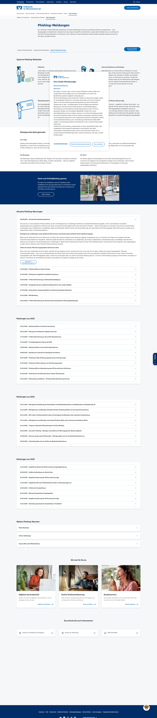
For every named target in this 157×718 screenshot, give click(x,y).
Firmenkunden (30, 2)
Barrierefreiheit (87, 712)
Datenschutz (53, 712)
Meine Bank (73, 2)
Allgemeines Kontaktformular (110, 712)
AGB (47, 712)
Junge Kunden (50, 2)
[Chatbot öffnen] (146, 707)
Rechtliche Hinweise (63, 712)
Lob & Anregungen (97, 712)
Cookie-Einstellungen (61, 144)
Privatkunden (20, 2)
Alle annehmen (98, 144)
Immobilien (59, 2)
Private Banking (40, 2)
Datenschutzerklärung (61, 86)
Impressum (41, 712)
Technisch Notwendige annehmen (80, 144)
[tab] (21, 13)
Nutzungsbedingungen (75, 712)
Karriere (66, 2)
